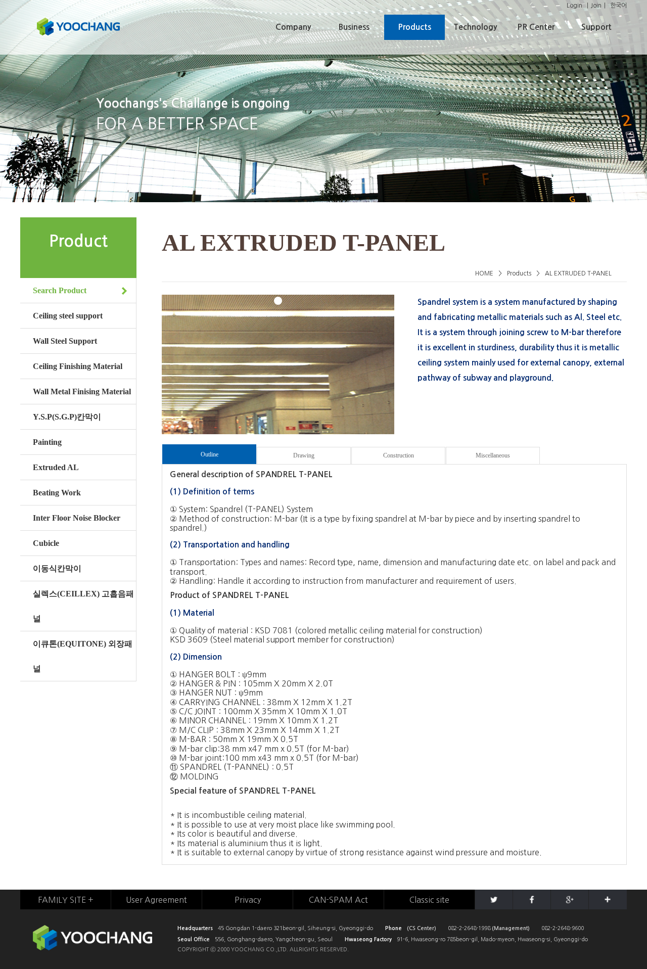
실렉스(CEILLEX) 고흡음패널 (83, 606)
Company (293, 27)
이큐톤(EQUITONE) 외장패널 (82, 656)
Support (596, 27)
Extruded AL (56, 467)
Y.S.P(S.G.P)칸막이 (67, 416)
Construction (398, 455)
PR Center (535, 27)
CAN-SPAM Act (338, 900)
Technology (475, 27)
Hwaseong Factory (368, 939)
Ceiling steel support (68, 315)
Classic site (429, 900)
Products (414, 27)
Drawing (303, 455)
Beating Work (57, 492)
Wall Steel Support (65, 341)
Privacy (248, 900)
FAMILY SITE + (66, 900)
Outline (209, 454)
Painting (47, 442)
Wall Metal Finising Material (82, 391)
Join (596, 6)
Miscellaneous (493, 455)
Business (354, 27)
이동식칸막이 (57, 568)
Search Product (59, 290)
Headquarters (195, 928)
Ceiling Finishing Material (77, 366)
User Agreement (156, 900)
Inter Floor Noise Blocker (76, 518)
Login (574, 6)
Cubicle (46, 543)
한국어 (618, 6)
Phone (393, 928)
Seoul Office (193, 939)
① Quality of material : (211, 630)
